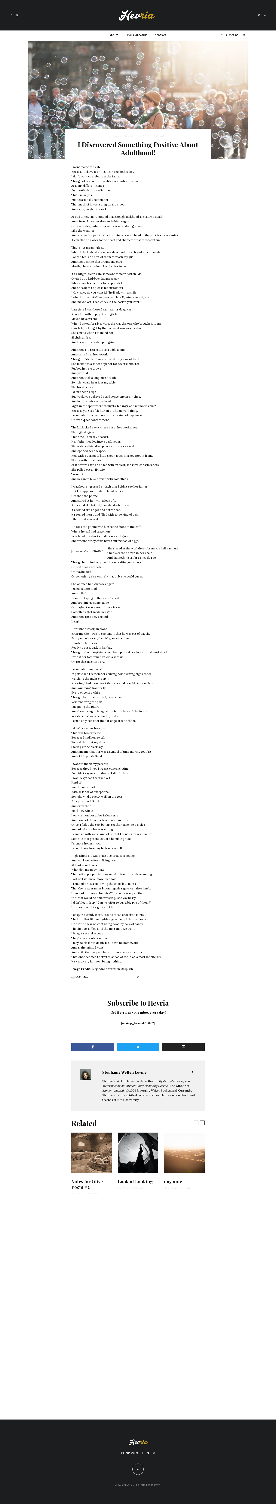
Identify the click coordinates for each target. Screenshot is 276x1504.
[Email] (183, 1047)
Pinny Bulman (170, 1188)
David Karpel (77, 1193)
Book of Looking (135, 1181)
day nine (173, 1181)
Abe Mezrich (124, 1188)
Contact (161, 35)
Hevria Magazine (136, 35)
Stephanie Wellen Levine (123, 136)
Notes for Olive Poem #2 (87, 1184)
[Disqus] (138, 1256)
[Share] (92, 1047)
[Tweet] (138, 1047)
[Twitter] (148, 1453)
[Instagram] (17, 15)
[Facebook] (11, 15)
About (113, 35)
